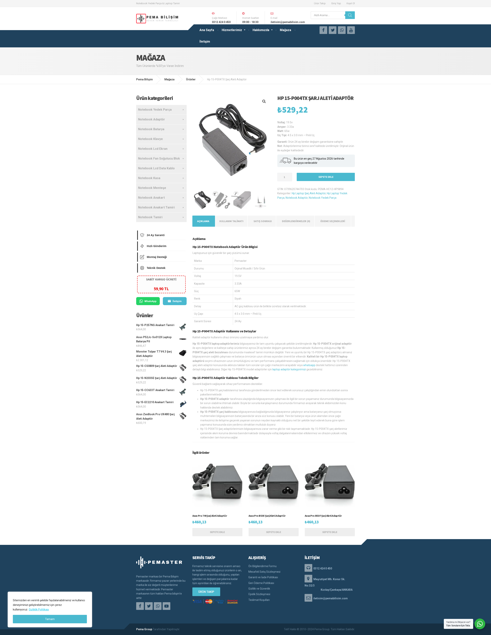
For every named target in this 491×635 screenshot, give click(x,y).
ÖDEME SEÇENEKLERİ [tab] (332, 221)
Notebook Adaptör (297, 197)
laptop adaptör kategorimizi (289, 369)
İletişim (204, 41)
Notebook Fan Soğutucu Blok (159, 158)
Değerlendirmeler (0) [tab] (296, 221)
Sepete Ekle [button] (217, 532)
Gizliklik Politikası (39, 609)
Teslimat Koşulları (259, 599)
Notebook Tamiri (150, 217)
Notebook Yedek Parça (322, 197)
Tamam (50, 619)
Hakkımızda (261, 30)
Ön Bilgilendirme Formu (262, 566)
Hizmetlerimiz (232, 30)
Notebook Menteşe (152, 188)
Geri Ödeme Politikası (261, 583)
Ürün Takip (320, 3)
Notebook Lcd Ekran (152, 149)
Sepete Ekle (325, 176)
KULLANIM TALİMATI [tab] (231, 221)
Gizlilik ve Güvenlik (259, 588)
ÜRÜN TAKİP (206, 591)
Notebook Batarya (151, 129)
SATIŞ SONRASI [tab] (263, 221)
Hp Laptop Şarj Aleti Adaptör (309, 193)
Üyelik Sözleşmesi (259, 594)
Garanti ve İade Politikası (263, 577)
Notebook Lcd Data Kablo (156, 168)
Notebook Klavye (150, 139)
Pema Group (144, 629)
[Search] (350, 15)
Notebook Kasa (149, 178)
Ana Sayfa (206, 30)
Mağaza (285, 30)
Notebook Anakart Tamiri (156, 207)
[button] (264, 101)
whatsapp (309, 365)
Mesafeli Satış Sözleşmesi (264, 571)
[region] (50, 609)
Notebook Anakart (151, 197)
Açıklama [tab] (203, 221)
